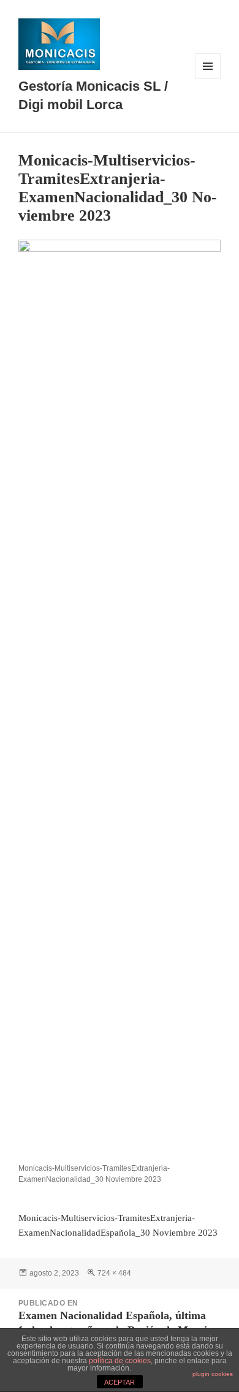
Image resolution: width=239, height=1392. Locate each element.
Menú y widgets (208, 78)
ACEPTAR (119, 1382)
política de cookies (120, 1360)
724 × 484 (114, 1273)
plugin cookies (212, 1374)
